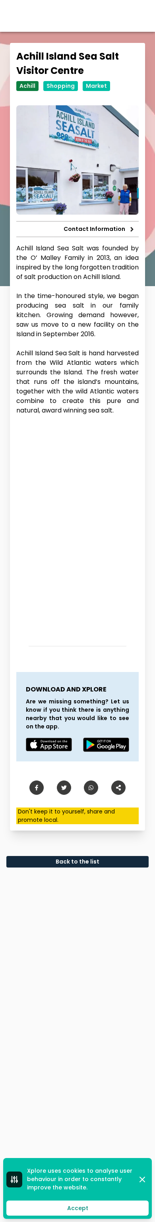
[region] (77, 527)
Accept (77, 1208)
